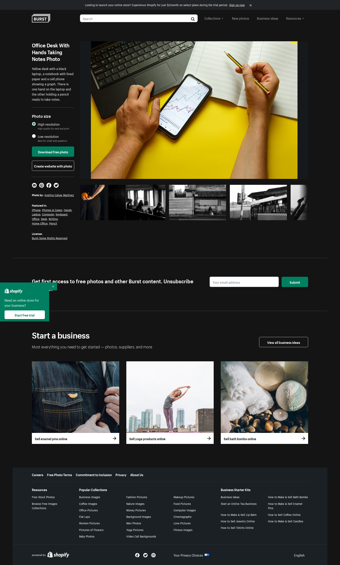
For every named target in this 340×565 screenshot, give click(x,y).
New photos (240, 17)
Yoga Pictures (134, 529)
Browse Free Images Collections (44, 505)
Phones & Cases (52, 210)
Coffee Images (88, 503)
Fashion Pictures (136, 497)
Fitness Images (183, 529)
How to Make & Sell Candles (285, 521)
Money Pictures (136, 510)
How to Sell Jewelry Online (238, 521)
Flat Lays (84, 516)
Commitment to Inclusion (94, 474)
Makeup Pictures (184, 497)
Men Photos (133, 523)
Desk (44, 218)
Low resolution (48, 136)
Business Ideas (230, 497)
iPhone (36, 210)
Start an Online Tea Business (239, 503)
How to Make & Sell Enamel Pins (285, 505)
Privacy (121, 474)
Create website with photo (53, 165)
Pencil (53, 223)
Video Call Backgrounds (141, 536)
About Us (136, 474)
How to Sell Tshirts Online (237, 527)
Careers (37, 474)
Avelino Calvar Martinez (59, 195)
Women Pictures (89, 523)
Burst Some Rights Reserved (49, 238)
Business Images (89, 497)
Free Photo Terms (59, 474)
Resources (293, 17)
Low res (94, 216)
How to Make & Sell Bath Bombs (288, 497)
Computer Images (185, 510)
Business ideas (267, 17)
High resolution (49, 124)
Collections (212, 17)
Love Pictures (182, 523)
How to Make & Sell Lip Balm (239, 514)
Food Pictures (182, 503)
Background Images (138, 516)
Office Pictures (88, 510)
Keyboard (61, 214)
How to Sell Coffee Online (284, 514)
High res (138, 216)
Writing (53, 218)
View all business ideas (283, 342)
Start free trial (25, 314)
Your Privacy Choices (188, 554)
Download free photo (53, 151)
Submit (295, 281)
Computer (48, 214)
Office (35, 218)
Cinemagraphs (182, 516)
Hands (68, 210)
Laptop (36, 214)
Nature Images (135, 503)
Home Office (40, 223)
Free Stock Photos (43, 497)
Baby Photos (86, 536)
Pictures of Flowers (91, 529)
